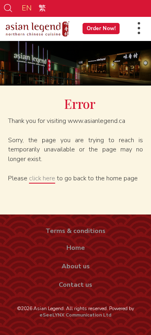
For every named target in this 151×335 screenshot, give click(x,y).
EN (27, 8)
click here (42, 178)
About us (76, 266)
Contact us (75, 284)
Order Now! (101, 28)
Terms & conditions (75, 231)
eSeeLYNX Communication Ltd (75, 315)
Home (75, 247)
